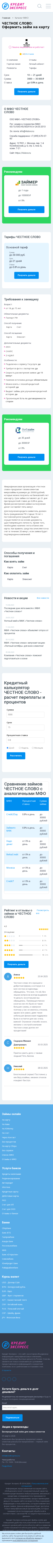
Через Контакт (9, 1137)
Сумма (10, 709)
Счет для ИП (8, 1204)
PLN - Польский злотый (13, 1308)
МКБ (4, 1250)
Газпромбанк (8, 1237)
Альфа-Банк (7, 1241)
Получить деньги (26, 91)
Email (4, 1403)
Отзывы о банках (10, 1213)
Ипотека (6, 1187)
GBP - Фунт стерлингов (13, 1295)
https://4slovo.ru (23, 153)
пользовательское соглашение (25, 1540)
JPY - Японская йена (11, 1317)
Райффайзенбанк (10, 1267)
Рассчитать (16, 755)
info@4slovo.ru (27, 131)
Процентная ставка (17, 735)
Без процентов (9, 1141)
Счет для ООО (8, 1209)
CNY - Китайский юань (12, 1304)
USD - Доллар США (11, 1282)
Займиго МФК (10, 829)
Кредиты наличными (11, 1174)
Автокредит (7, 1183)
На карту (6, 1119)
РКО (4, 1200)
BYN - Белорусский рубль (13, 1287)
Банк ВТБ (6, 1232)
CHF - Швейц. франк (11, 1313)
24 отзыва (29, 54)
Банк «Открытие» (10, 1254)
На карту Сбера (9, 1146)
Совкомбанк (7, 1259)
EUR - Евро (7, 1291)
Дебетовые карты (10, 1196)
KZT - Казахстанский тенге (14, 1300)
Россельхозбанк (9, 1245)
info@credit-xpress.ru (11, 1455)
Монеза (10, 867)
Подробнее (7, 1466)
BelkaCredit (12, 854)
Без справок (7, 1150)
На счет (5, 1133)
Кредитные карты (10, 1191)
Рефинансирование (11, 1178)
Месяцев (38, 747)
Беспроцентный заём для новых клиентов (23, 1432)
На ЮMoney (7, 1128)
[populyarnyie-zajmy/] (26, 43)
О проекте (6, 1370)
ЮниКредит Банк (10, 1263)
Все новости (43, 598)
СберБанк (6, 1228)
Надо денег (9, 843)
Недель (25, 747)
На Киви (6, 1124)
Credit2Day (12, 814)
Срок (9, 722)
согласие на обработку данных (28, 1538)
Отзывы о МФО (9, 1159)
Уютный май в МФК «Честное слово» (23, 621)
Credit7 (10, 881)
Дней (11, 747)
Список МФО (8, 1155)
